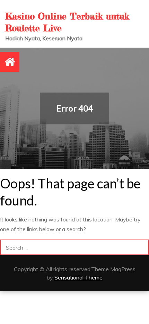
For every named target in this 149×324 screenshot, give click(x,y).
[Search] (141, 247)
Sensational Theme (78, 277)
